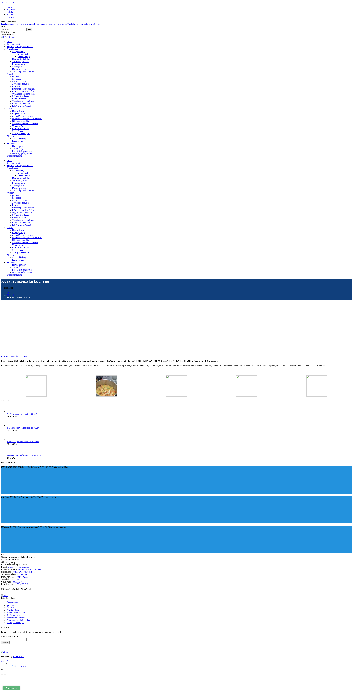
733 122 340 (16, 582)
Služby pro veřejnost (16, 615)
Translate (22, 666)
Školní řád (11, 608)
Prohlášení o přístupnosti (17, 617)
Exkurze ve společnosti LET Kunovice (24, 455)
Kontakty (11, 605)
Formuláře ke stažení (16, 612)
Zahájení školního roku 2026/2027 (22, 414)
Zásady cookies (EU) (16, 622)
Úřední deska (12, 603)
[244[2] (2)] (246, 395)
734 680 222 (22, 577)
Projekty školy (13, 610)
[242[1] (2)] (176, 395)
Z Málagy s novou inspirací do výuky (23, 428)
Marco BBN (18, 656)
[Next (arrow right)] (5, 674)
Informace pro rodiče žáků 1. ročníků (23, 441)
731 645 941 (29, 572)
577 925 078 (23, 569)
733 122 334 (19, 579)
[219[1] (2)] (36, 395)
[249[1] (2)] (316, 395)
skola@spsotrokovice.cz (18, 567)
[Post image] (11, 411)
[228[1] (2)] (106, 396)
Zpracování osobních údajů (18, 620)
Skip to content (7, 2)
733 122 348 (22, 574)
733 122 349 (35, 569)
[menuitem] (10, 7)
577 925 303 (16, 572)
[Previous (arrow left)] (2, 674)
